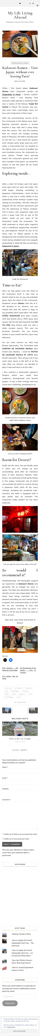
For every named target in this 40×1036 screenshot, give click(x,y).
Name (5, 767)
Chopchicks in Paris (11, 94)
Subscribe (9, 1003)
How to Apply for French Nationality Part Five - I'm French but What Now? (22, 953)
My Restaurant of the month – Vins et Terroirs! (28, 670)
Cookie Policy (11, 1027)
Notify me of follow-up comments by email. (20, 834)
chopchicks (28, 688)
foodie (7, 694)
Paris (30, 694)
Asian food (8, 688)
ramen (19, 697)
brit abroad (18, 688)
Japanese (22, 694)
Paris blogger (9, 697)
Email (5, 778)
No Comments (20, 702)
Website (5, 789)
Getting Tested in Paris (21, 934)
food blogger (15, 691)
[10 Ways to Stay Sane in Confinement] (33, 710)
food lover (25, 691)
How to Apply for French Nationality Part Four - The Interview (23, 943)
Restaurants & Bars (20, 63)
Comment (6, 800)
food (6, 691)
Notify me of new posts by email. (16, 839)
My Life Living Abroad (20, 15)
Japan (14, 694)
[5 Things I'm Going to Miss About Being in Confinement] (7, 710)
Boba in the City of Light (20, 738)
